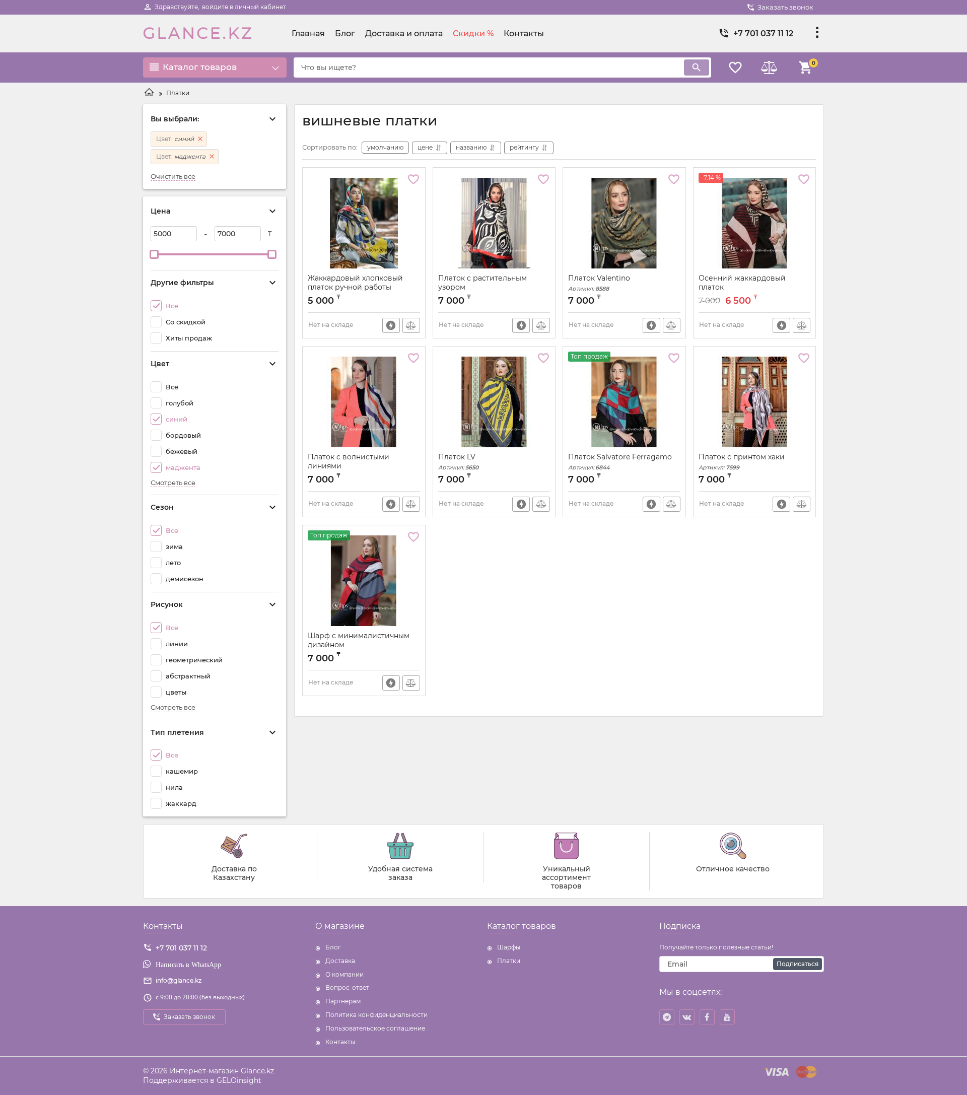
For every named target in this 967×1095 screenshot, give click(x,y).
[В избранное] (413, 179)
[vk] (687, 1016)
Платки (508, 961)
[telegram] (666, 1016)
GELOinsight (239, 1080)
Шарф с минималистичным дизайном (358, 645)
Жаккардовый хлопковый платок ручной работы (355, 282)
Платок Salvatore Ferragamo (620, 461)
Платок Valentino (599, 282)
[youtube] (727, 1016)
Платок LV (458, 461)
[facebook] (707, 1016)
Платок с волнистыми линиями (348, 466)
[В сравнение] (411, 325)
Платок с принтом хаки (742, 461)
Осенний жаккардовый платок (742, 287)
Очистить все (173, 176)
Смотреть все (173, 483)
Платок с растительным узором (482, 282)
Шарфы (508, 947)
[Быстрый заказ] (391, 325)
